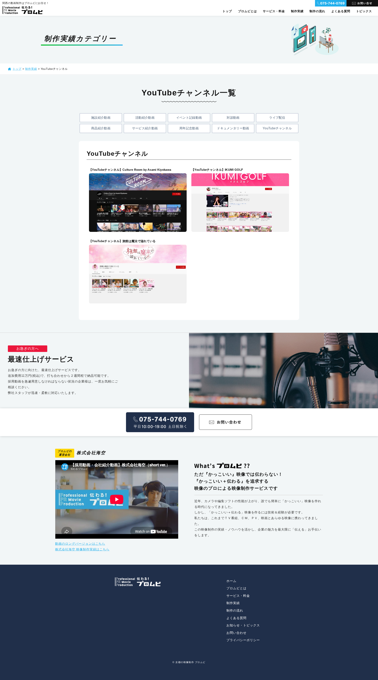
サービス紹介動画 (145, 128)
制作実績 (297, 11)
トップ (227, 11)
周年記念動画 (189, 128)
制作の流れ (317, 11)
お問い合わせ (236, 632)
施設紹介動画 (100, 117)
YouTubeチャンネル (277, 128)
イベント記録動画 (189, 117)
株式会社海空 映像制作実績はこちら (82, 549)
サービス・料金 (274, 11)
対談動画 (233, 117)
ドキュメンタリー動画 (233, 128)
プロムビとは (247, 11)
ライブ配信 (277, 117)
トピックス (364, 11)
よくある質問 (340, 11)
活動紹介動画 (145, 117)
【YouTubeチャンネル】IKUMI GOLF (217, 169)
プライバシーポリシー (243, 640)
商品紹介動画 (100, 128)
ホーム (231, 581)
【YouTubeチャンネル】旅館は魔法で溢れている (122, 241)
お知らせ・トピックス (243, 625)
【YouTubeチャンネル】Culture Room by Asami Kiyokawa (130, 169)
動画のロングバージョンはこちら (80, 543)
